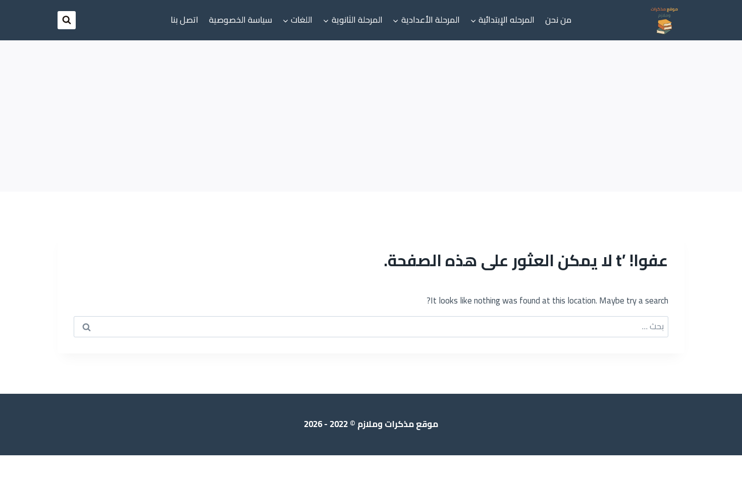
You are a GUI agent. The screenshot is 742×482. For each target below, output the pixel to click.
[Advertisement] (371, 116)
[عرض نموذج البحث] (67, 20)
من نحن (558, 20)
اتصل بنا (184, 20)
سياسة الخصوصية (240, 20)
